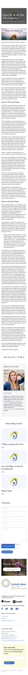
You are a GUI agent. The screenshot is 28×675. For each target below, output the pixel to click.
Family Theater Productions (8, 635)
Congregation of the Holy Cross (9, 637)
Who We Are (4, 616)
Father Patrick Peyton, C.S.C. (8, 639)
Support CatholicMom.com (8, 620)
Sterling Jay (22, 22)
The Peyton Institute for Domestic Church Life (12, 640)
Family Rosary (4, 633)
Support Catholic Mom (11, 569)
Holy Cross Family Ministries (8, 631)
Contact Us (4, 618)
